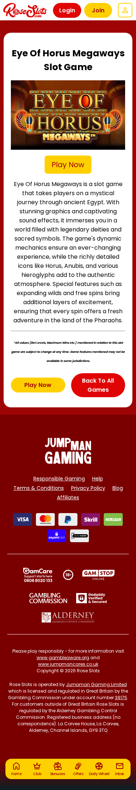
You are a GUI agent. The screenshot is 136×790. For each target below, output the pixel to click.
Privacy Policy (88, 488)
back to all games (98, 385)
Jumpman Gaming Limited (96, 684)
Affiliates (68, 497)
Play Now (37, 385)
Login (67, 10)
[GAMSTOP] (98, 575)
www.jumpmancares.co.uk (68, 664)
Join (98, 10)
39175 (121, 697)
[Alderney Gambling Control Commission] (68, 617)
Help (97, 478)
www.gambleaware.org (63, 657)
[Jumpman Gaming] (68, 462)
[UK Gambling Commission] (48, 598)
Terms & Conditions (38, 488)
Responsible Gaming (59, 478)
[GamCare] (37, 575)
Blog (117, 488)
